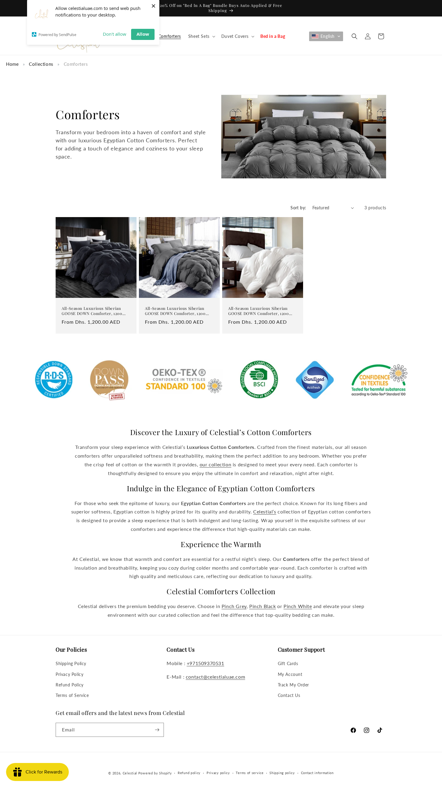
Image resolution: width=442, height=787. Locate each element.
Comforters (76, 64)
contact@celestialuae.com (215, 677)
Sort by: (298, 207)
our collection (215, 464)
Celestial (130, 773)
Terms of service (249, 773)
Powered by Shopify (155, 773)
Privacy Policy (69, 674)
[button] (201, 36)
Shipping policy (282, 773)
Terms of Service (72, 695)
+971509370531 (205, 663)
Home (12, 64)
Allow (143, 34)
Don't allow (114, 34)
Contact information (317, 773)
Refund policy (189, 773)
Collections (41, 64)
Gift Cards (288, 663)
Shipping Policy (71, 663)
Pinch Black (262, 606)
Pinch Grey (234, 606)
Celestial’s (264, 511)
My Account (290, 674)
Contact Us (289, 695)
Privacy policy (218, 773)
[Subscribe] (157, 730)
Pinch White (298, 606)
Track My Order (293, 684)
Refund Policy (70, 684)
